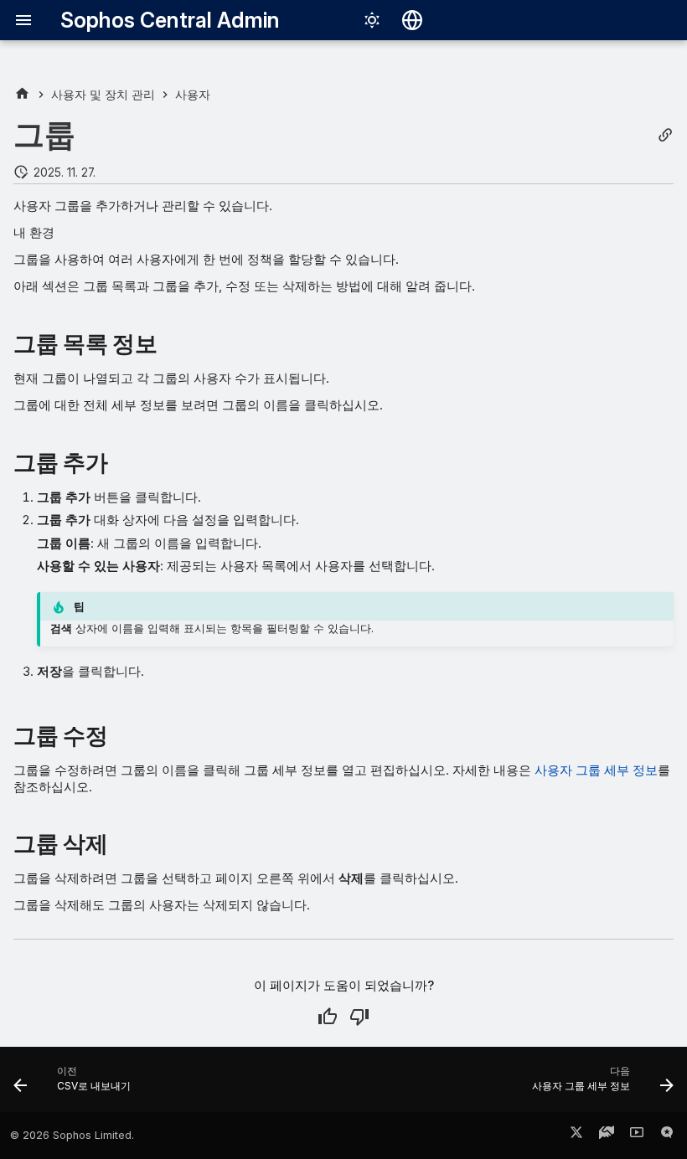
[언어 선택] (412, 20)
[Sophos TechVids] (636, 1135)
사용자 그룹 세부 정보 (596, 770)
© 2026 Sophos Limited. (72, 1135)
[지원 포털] (606, 1135)
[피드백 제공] (666, 1135)
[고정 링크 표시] (665, 135)
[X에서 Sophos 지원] (576, 1135)
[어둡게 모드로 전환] (372, 20)
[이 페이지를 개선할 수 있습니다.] (359, 1017)
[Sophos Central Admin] (22, 94)
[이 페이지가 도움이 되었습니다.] (327, 1017)
